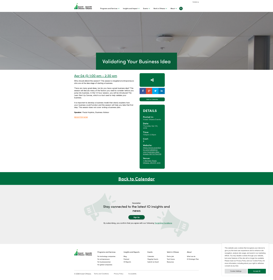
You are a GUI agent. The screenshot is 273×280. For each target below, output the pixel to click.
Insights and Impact (130, 8)
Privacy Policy (118, 273)
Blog (125, 256)
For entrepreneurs (103, 259)
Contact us (196, 2)
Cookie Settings (235, 271)
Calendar (150, 256)
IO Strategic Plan (193, 259)
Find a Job (170, 256)
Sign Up (137, 217)
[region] (245, 259)
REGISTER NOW (81, 117)
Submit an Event (153, 262)
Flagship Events (152, 259)
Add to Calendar (152, 99)
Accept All (256, 271)
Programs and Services (108, 8)
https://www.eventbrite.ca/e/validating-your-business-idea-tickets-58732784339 (152, 151)
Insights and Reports (131, 252)
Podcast (126, 259)
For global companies (104, 265)
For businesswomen (104, 262)
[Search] (181, 8)
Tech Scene (171, 259)
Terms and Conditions (163, 223)
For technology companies (106, 256)
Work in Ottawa (159, 8)
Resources (170, 262)
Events (145, 8)
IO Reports (127, 262)
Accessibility (132, 273)
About (173, 8)
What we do (191, 256)
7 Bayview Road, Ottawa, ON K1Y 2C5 (151, 162)
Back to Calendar (136, 178)
